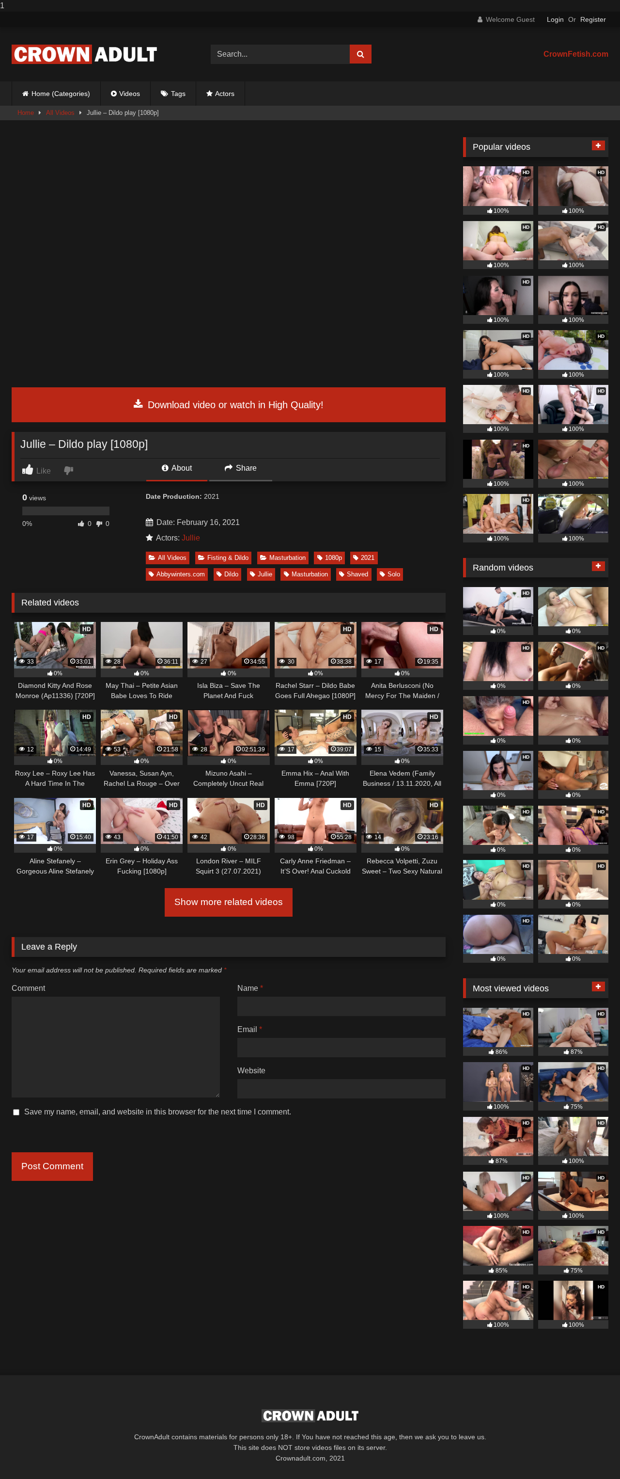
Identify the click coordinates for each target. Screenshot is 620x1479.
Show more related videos (228, 902)
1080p (333, 557)
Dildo (231, 574)
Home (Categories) (60, 93)
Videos (129, 93)
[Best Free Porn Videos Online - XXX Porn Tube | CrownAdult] (84, 54)
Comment (28, 988)
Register (593, 19)
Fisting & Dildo (227, 557)
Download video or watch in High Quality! (234, 404)
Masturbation (287, 557)
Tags (178, 93)
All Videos (60, 112)
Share (245, 468)
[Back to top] (590, 1452)
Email (249, 1029)
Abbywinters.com (180, 574)
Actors (224, 93)
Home (25, 112)
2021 (367, 557)
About (181, 468)
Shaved (357, 574)
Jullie (191, 538)
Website (251, 1070)
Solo (394, 574)
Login (555, 19)
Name (250, 988)
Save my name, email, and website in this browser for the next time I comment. (157, 1112)
